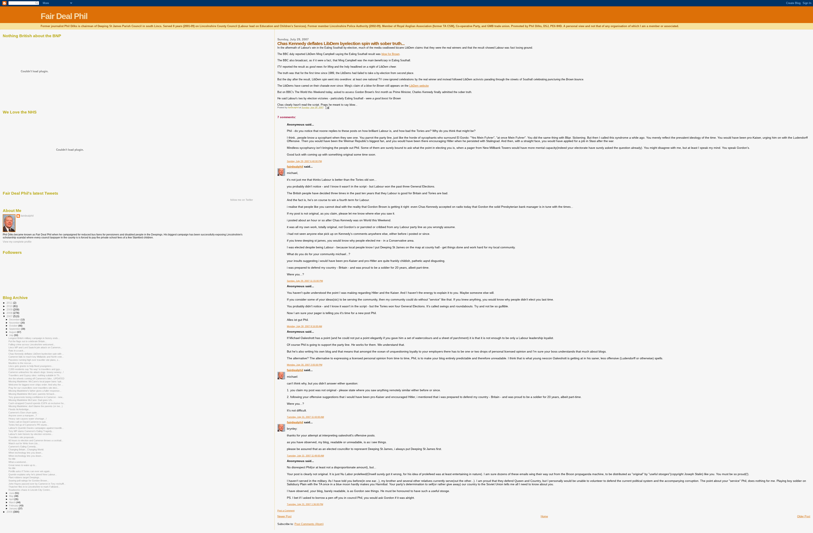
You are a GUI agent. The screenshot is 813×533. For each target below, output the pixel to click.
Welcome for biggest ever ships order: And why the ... (35, 384)
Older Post (803, 516)
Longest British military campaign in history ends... (34, 338)
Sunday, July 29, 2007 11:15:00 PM (305, 281)
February (14, 505)
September (15, 329)
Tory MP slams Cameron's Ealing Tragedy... (31, 431)
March (12, 502)
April (11, 499)
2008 (10, 313)
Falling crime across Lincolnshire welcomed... (31, 344)
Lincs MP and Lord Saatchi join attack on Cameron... (35, 347)
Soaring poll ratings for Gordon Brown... (28, 480)
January (13, 508)
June (12, 493)
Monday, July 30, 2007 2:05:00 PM (304, 365)
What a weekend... (18, 462)
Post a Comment (286, 510)
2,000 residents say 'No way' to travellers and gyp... (35, 369)
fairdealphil (295, 166)
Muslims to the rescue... (20, 363)
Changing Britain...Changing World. (26, 449)
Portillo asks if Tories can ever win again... (29, 471)
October (13, 325)
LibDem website (419, 85)
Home (544, 516)
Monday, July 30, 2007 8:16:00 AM (304, 326)
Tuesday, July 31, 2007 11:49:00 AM (305, 455)
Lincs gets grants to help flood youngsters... (30, 366)
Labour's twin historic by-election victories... (30, 434)
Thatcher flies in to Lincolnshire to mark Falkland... (34, 486)
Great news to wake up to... (22, 465)
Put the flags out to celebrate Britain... (27, 341)
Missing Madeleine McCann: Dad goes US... (31, 400)
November (15, 322)
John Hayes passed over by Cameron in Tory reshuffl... (37, 483)
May (11, 496)
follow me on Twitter (241, 199)
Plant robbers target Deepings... (24, 477)
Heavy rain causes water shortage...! (27, 418)
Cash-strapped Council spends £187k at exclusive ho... (36, 403)
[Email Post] (327, 107)
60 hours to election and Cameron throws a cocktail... (35, 440)
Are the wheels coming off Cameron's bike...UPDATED (36, 378)
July (11, 335)
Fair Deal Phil (64, 16)
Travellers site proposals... (22, 437)
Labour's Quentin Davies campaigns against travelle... (36, 428)
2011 (10, 302)
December (15, 319)
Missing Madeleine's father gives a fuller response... (34, 391)
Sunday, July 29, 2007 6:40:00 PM (304, 161)
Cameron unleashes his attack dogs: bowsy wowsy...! (36, 372)
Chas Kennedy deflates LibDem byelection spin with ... (36, 354)
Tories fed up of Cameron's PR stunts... (28, 425)
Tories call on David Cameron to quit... (27, 422)
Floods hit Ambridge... (19, 409)
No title (11, 459)
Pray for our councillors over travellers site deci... (33, 388)
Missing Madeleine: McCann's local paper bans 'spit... (35, 381)
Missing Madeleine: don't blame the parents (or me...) (35, 406)
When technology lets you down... (25, 452)
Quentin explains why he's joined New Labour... (32, 474)
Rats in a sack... (16, 350)
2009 (10, 309)
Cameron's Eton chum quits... (23, 412)
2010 (10, 306)
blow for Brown (391, 54)
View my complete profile (17, 241)
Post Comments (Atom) (309, 524)
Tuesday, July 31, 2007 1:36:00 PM (305, 504)
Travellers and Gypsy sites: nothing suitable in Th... (34, 375)
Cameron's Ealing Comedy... (22, 446)
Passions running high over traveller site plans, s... (34, 360)
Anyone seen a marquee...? (22, 415)
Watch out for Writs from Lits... (24, 443)
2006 (10, 511)
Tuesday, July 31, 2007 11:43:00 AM (305, 417)
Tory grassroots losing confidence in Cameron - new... (36, 397)
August (13, 332)
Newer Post (284, 516)
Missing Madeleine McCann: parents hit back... (32, 394)
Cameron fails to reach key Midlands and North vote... (36, 356)
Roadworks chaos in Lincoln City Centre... (30, 490)
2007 (10, 316)
